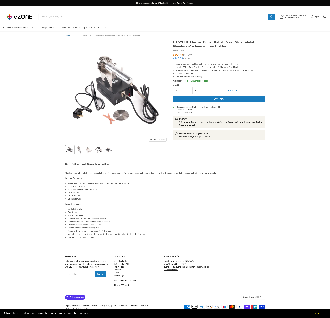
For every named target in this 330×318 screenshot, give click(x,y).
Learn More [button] (83, 313)
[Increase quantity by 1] (196, 90)
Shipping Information (72, 306)
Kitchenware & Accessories (15, 27)
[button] (69, 149)
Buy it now (219, 98)
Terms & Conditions (120, 306)
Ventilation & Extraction (68, 27)
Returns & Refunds (90, 306)
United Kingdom (252, 297)
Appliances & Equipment (42, 27)
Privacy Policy (93, 267)
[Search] (271, 17)
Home (67, 36)
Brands (101, 27)
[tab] (72, 163)
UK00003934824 (171, 270)
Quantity (176, 85)
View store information (184, 112)
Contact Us (134, 306)
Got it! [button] (317, 313)
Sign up (100, 274)
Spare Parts (88, 27)
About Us (144, 306)
